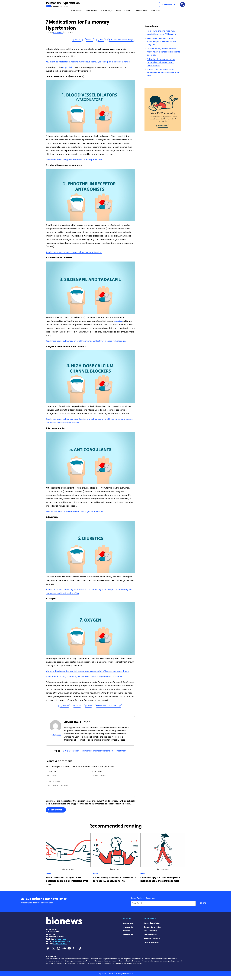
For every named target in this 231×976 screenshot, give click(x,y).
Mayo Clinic (67, 67)
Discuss (77, 40)
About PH (75, 10)
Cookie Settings (151, 942)
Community (105, 10)
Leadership (127, 927)
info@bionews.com (61, 941)
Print (101, 40)
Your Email (97, 771)
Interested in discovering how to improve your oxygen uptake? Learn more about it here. (87, 671)
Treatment (121, 750)
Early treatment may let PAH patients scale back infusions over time (163, 72)
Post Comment (56, 809)
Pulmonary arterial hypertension (97, 750)
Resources (140, 10)
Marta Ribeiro (58, 32)
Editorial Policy (150, 931)
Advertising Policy (152, 923)
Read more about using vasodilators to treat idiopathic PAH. (74, 159)
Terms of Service (152, 938)
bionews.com (61, 939)
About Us (126, 918)
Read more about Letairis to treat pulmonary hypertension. (74, 252)
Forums (128, 10)
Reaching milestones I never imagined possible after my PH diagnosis (161, 41)
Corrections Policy (152, 927)
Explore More (150, 918)
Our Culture (127, 923)
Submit (203, 903)
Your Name (51, 771)
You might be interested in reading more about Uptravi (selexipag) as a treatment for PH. (88, 61)
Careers (126, 931)
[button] (168, 4)
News (118, 10)
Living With (90, 10)
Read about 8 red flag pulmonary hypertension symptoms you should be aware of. (85, 676)
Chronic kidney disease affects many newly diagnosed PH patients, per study (163, 51)
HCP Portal (155, 10)
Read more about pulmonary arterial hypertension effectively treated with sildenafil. (86, 341)
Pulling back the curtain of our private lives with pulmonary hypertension (161, 62)
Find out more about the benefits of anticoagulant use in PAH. (75, 511)
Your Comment (53, 781)
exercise (118, 321)
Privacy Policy (150, 934)
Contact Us (127, 934)
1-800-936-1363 (60, 944)
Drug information (71, 750)
